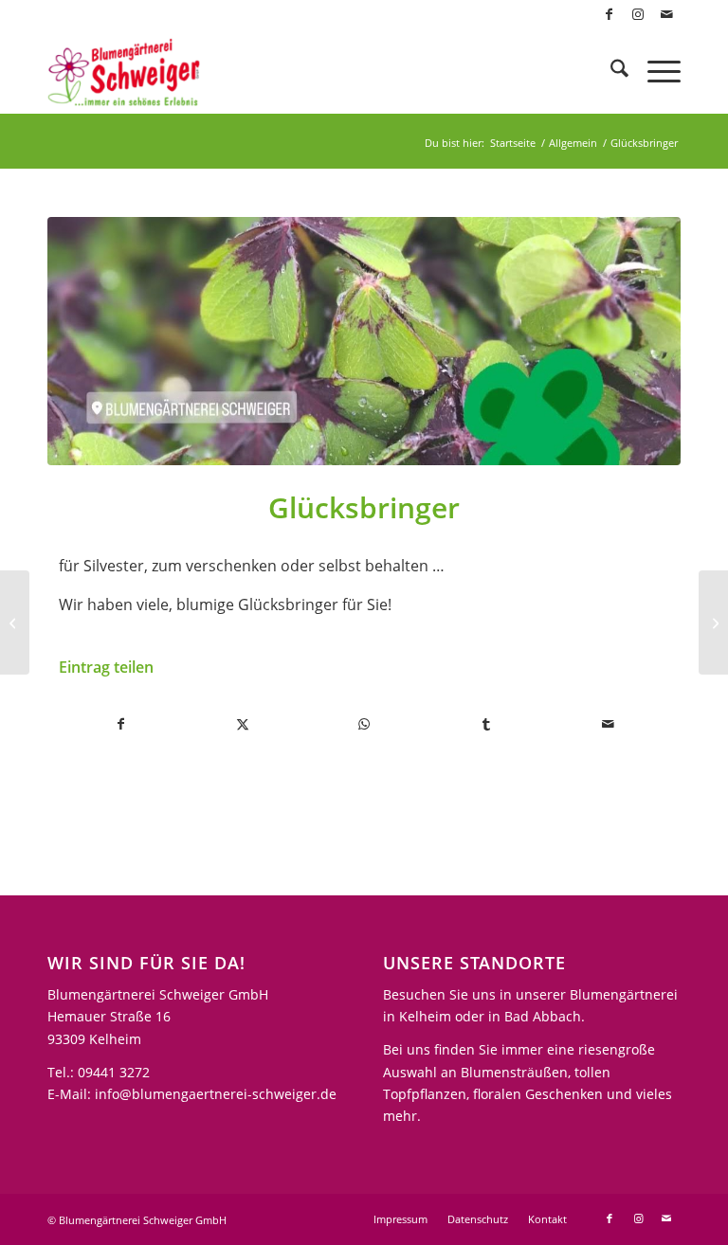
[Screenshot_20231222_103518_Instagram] (364, 341)
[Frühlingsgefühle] (713, 622)
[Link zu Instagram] (637, 14)
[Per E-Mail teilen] (608, 723)
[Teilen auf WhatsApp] (364, 723)
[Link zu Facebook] (609, 14)
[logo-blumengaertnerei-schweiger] (123, 71)
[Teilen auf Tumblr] (486, 723)
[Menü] (654, 71)
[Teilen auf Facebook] (120, 723)
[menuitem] (610, 71)
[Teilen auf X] (242, 723)
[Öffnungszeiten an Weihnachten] (14, 622)
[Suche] (610, 71)
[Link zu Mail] (666, 14)
